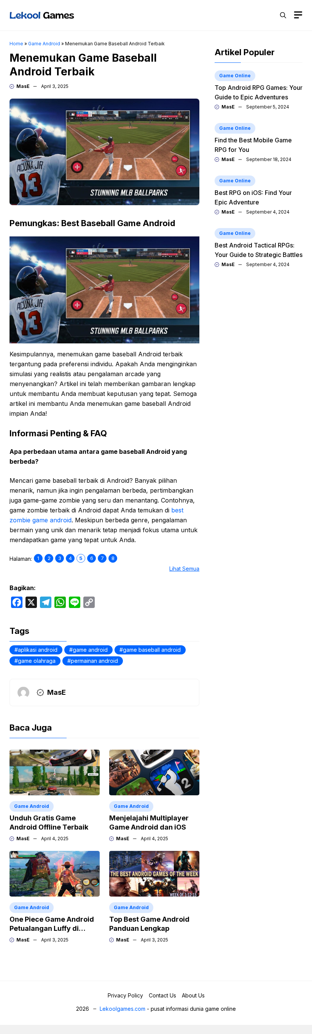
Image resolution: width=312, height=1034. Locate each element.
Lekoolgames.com (122, 1008)
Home (16, 43)
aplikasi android (37, 649)
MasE (23, 86)
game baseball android (152, 649)
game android (90, 649)
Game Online (235, 75)
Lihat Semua (184, 568)
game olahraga (37, 660)
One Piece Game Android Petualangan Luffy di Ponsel (52, 928)
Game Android (44, 43)
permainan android (94, 660)
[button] (283, 15)
